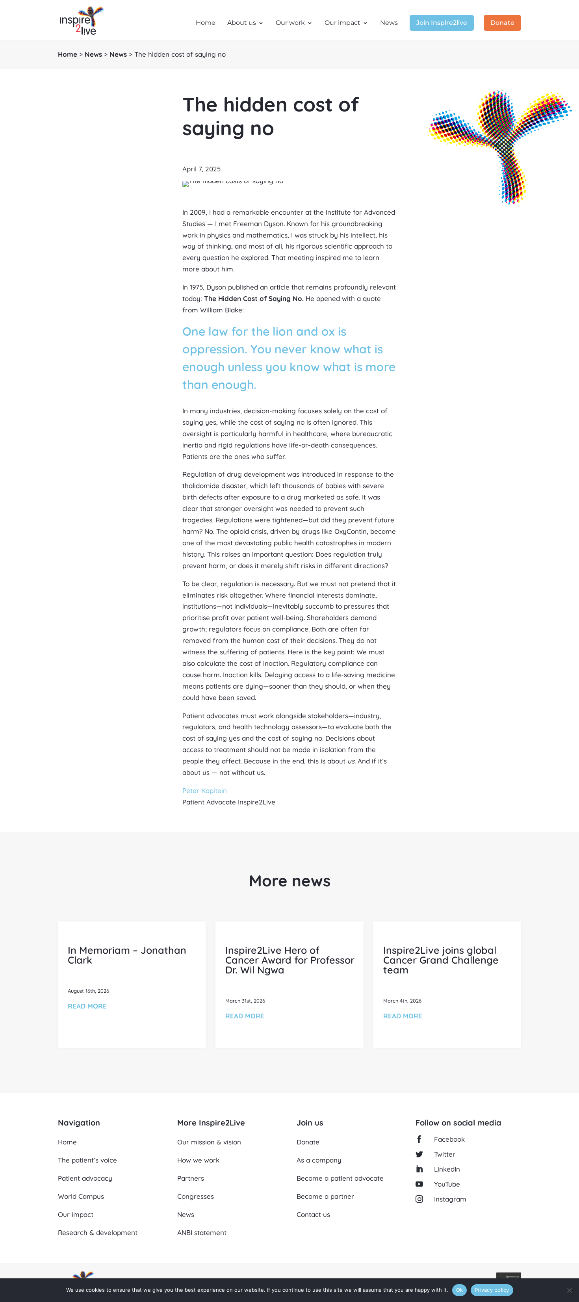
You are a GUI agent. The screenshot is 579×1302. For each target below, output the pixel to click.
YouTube (447, 1184)
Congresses (195, 1196)
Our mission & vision (209, 1142)
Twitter (444, 1154)
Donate (502, 23)
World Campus (81, 1196)
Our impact (342, 23)
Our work (290, 23)
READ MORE (87, 1006)
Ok (459, 1290)
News (389, 23)
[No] (569, 1290)
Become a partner (325, 1196)
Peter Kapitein (204, 790)
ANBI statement (201, 1232)
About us (241, 23)
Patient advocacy (85, 1178)
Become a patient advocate (340, 1178)
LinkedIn (447, 1169)
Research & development (97, 1232)
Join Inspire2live (441, 23)
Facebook (449, 1139)
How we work (198, 1160)
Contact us (313, 1214)
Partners (190, 1178)
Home (205, 23)
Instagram (450, 1199)
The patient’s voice (87, 1160)
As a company (319, 1160)
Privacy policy (492, 1290)
